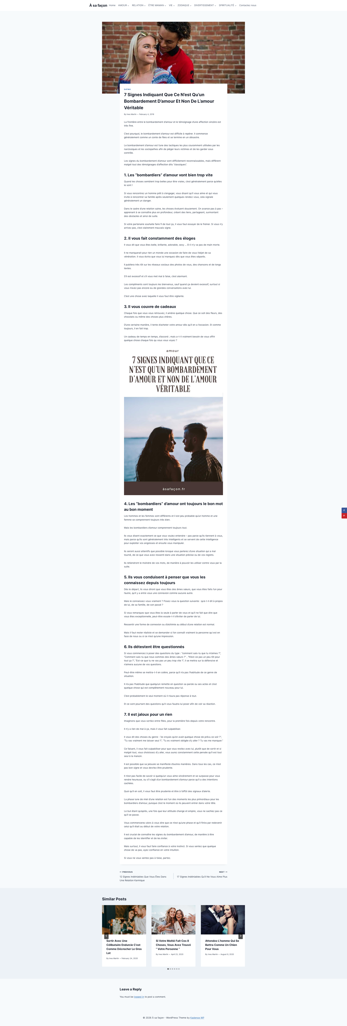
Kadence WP (197, 1017)
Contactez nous (247, 5)
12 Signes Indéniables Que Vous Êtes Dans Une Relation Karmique (143, 876)
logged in (139, 996)
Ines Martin (131, 114)
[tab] (168, 969)
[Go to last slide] (106, 936)
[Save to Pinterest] (344, 516)
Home (112, 5)
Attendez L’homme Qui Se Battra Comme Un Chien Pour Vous (222, 945)
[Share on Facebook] (344, 510)
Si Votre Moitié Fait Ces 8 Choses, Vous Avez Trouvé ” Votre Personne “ (173, 945)
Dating (127, 89)
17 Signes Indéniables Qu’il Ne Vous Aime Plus (202, 874)
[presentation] (124, 919)
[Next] (240, 936)
